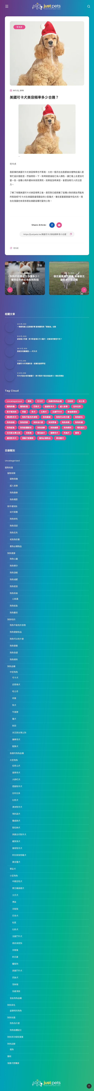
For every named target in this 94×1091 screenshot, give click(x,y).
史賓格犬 (16, 684)
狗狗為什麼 (38, 422)
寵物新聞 (24, 406)
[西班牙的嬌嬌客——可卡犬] (10, 352)
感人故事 (64, 406)
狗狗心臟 (14, 558)
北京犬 (15, 895)
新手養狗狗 (12, 412)
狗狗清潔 (24, 422)
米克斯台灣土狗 (13, 433)
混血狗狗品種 (16, 998)
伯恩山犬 (16, 765)
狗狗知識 (79, 422)
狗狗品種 (11, 666)
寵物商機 (11, 406)
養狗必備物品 (45, 438)
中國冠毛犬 (17, 881)
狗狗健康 (47, 417)
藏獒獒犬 (16, 841)
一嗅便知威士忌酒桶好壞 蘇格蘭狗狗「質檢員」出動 (36, 327)
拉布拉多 (77, 406)
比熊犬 (44, 412)
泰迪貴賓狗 (72, 412)
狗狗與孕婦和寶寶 (15, 1037)
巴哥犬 (36, 406)
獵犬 (14, 718)
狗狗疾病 (66, 422)
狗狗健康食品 (16, 632)
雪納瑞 (15, 984)
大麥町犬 (16, 779)
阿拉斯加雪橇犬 (19, 855)
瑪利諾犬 (81, 427)
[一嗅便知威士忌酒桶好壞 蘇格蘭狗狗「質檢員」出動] (10, 327)
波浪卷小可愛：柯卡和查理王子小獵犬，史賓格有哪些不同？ (39, 339)
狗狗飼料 (67, 427)
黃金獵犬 (60, 438)
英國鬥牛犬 (17, 970)
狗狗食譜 (14, 652)
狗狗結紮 (11, 427)
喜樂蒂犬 (16, 772)
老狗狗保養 (15, 539)
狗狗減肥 (14, 579)
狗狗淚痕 (11, 422)
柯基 (24, 412)
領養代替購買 (28, 438)
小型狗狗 (14, 875)
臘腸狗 (15, 963)
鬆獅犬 (15, 746)
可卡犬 (19, 27)
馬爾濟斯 (16, 991)
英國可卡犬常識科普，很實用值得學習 (31, 363)
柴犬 (33, 412)
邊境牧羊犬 (12, 438)
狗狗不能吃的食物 (29, 417)
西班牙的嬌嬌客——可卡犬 (27, 351)
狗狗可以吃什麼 (63, 417)
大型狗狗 (14, 760)
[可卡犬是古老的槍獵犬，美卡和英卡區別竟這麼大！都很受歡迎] (10, 376)
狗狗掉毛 (14, 518)
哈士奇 (82, 401)
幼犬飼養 (14, 512)
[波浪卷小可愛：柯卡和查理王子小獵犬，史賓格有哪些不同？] (10, 340)
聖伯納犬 (41, 433)
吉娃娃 (70, 401)
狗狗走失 (14, 532)
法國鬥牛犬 (57, 412)
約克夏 (15, 957)
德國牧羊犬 (49, 406)
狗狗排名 (79, 417)
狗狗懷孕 (14, 565)
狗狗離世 (14, 612)
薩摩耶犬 (54, 433)
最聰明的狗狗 (16, 1010)
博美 (29, 401)
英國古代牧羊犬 (19, 834)
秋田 (14, 725)
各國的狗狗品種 (55, 401)
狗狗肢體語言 (26, 427)
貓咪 (77, 433)
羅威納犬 (16, 820)
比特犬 (15, 800)
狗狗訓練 (41, 427)
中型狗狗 (14, 672)
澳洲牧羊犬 (12, 417)
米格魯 (29, 433)
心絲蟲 (15, 598)
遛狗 (12, 1049)
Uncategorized (14, 401)
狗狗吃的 (11, 619)
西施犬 (67, 433)
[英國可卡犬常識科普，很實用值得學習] (10, 364)
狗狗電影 (14, 499)
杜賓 (14, 922)
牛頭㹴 (15, 712)
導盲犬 (13, 868)
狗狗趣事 (54, 427)
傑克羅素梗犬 (18, 888)
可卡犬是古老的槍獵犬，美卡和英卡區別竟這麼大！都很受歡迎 (40, 376)
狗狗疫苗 (14, 586)
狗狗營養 (52, 422)
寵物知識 (9, 467)
